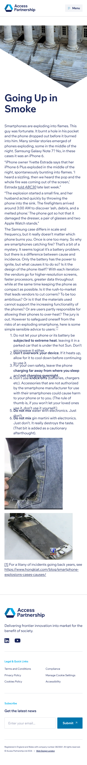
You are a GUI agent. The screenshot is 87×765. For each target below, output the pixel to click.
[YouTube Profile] (17, 640)
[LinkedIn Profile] (6, 640)
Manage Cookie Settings (60, 675)
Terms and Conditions (17, 669)
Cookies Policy (13, 681)
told (27, 187)
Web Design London (45, 751)
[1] (6, 564)
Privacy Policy (12, 675)
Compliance (53, 669)
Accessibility (53, 681)
